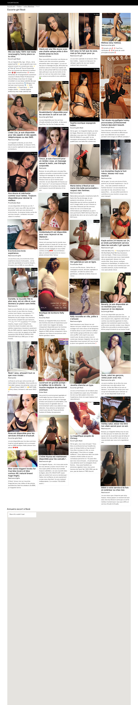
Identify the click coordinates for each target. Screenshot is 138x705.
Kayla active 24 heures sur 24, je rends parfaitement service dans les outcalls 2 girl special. (115, 242)
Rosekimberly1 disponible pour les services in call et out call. (53, 113)
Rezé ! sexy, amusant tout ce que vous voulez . (21, 374)
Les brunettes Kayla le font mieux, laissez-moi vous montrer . (113, 173)
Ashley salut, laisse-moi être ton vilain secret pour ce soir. (114, 425)
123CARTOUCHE (13, 3)
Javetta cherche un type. (82, 385)
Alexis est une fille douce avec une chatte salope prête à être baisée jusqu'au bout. (53, 51)
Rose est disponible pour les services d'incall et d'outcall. (21, 434)
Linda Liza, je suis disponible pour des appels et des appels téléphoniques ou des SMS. (22, 134)
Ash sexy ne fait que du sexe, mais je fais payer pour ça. (84, 52)
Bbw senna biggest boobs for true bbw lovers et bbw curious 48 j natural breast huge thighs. (22, 472)
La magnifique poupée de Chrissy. (82, 437)
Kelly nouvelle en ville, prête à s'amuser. (84, 317)
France (19, 6)
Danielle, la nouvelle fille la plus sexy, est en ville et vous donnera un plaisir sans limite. (22, 301)
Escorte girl (11, 6)
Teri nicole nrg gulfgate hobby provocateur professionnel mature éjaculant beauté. (115, 122)
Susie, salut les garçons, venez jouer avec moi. (112, 376)
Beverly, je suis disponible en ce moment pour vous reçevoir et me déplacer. (114, 306)
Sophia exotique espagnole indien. (83, 124)
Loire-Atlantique (29, 6)
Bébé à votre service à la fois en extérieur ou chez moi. (115, 488)
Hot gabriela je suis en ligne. (83, 262)
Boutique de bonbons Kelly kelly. (51, 314)
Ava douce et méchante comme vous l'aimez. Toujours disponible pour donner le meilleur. (22, 197)
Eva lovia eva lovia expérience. (17, 252)
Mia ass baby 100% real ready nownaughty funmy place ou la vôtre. (22, 54)
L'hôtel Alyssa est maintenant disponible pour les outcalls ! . (53, 457)
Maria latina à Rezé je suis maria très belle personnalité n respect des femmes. (84, 188)
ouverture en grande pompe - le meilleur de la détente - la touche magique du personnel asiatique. (53, 386)
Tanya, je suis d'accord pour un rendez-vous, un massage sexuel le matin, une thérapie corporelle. (52, 162)
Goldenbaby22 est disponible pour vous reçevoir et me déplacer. (53, 234)
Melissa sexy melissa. (111, 43)
